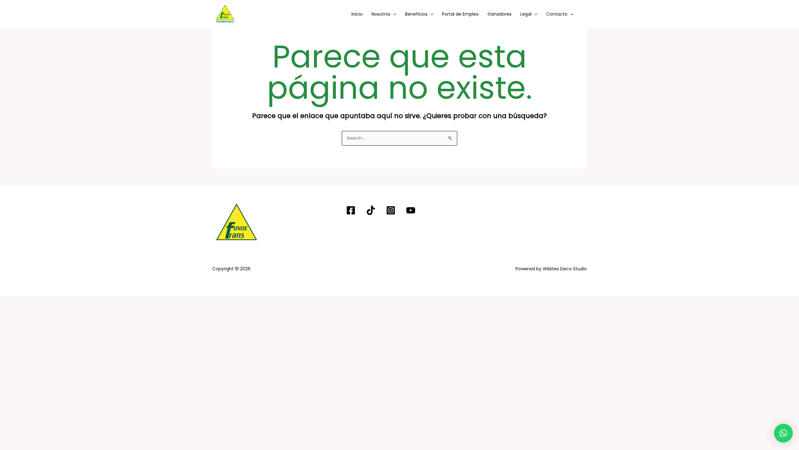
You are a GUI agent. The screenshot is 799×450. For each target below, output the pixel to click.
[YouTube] (410, 210)
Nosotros (380, 14)
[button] (393, 14)
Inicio (357, 14)
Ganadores (500, 14)
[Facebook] (350, 210)
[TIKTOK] (370, 210)
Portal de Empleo (460, 14)
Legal (526, 14)
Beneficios (416, 14)
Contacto (556, 14)
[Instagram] (390, 210)
